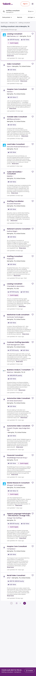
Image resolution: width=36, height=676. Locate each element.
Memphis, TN (13, 22)
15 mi (30, 11)
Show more (10, 56)
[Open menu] (32, 4)
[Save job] (33, 34)
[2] (24, 603)
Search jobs (4, 22)
